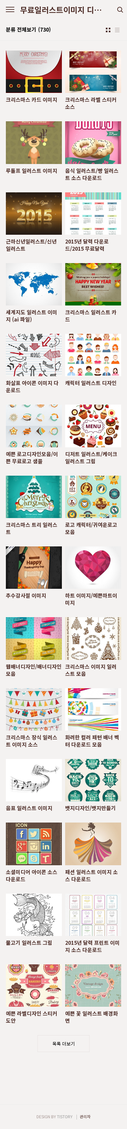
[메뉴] (10, 9)
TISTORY (65, 1116)
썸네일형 (108, 30)
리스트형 (117, 30)
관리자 (85, 1116)
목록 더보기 (63, 1043)
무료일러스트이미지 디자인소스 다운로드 (63, 10)
